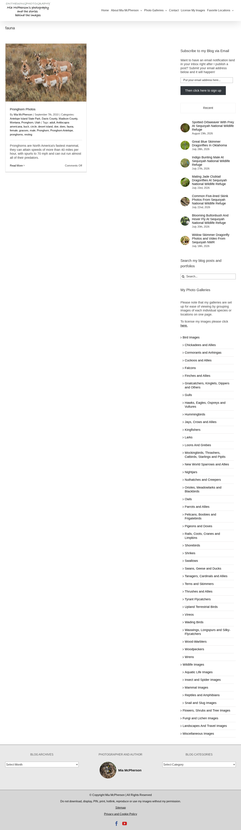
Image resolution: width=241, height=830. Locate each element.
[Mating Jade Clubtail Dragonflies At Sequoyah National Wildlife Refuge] (185, 179)
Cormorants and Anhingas (203, 352)
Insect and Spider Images (203, 680)
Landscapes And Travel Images (205, 726)
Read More (16, 165)
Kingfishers (192, 430)
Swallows (191, 561)
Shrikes (190, 553)
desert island (45, 126)
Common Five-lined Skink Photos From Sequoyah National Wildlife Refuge (210, 199)
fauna (70, 126)
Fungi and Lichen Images (200, 718)
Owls (188, 499)
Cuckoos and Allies (198, 360)
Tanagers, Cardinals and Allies (206, 576)
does (62, 126)
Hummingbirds (195, 414)
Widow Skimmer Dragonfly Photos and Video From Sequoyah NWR (210, 238)
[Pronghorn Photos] (45, 73)
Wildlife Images (193, 664)
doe (56, 126)
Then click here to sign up (203, 90)
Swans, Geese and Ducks (203, 568)
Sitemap (120, 807)
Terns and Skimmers (199, 584)
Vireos (189, 614)
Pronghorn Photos (22, 109)
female (14, 130)
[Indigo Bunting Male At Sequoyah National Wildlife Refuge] (185, 160)
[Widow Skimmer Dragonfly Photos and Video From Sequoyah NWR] (185, 238)
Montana (15, 122)
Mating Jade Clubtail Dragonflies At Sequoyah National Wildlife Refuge (209, 180)
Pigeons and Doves (198, 526)
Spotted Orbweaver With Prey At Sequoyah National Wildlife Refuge (213, 125)
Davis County (49, 118)
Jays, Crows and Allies (200, 422)
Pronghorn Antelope (61, 130)
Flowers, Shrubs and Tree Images (206, 710)
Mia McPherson (23, 114)
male (32, 130)
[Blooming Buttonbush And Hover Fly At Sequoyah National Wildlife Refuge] (185, 218)
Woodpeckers (194, 649)
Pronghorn (27, 122)
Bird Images (191, 337)
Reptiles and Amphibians (202, 695)
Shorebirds (192, 545)
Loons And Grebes (198, 445)
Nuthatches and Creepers (203, 479)
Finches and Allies (197, 375)
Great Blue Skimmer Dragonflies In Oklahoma (209, 143)
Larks (188, 437)
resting (28, 134)
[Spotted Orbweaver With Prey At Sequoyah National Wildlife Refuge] (185, 125)
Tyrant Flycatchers (198, 599)
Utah (37, 122)
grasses (23, 130)
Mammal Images (196, 687)
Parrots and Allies (197, 506)
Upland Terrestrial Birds (201, 607)
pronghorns (16, 134)
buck (26, 126)
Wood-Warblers (196, 641)
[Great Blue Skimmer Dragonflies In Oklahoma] (185, 142)
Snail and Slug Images (200, 703)
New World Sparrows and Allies (207, 464)
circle (34, 126)
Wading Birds (194, 622)
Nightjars (191, 472)
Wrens (189, 657)
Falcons (190, 368)
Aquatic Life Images (199, 672)
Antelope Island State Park (25, 118)
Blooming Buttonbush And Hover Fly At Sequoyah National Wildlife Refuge (210, 219)
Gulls (188, 395)
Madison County (68, 118)
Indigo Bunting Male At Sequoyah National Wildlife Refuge (211, 161)
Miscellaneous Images (198, 733)
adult (52, 122)
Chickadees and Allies (200, 345)
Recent (208, 108)
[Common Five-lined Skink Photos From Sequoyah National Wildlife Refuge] (185, 199)
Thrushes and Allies (198, 591)
